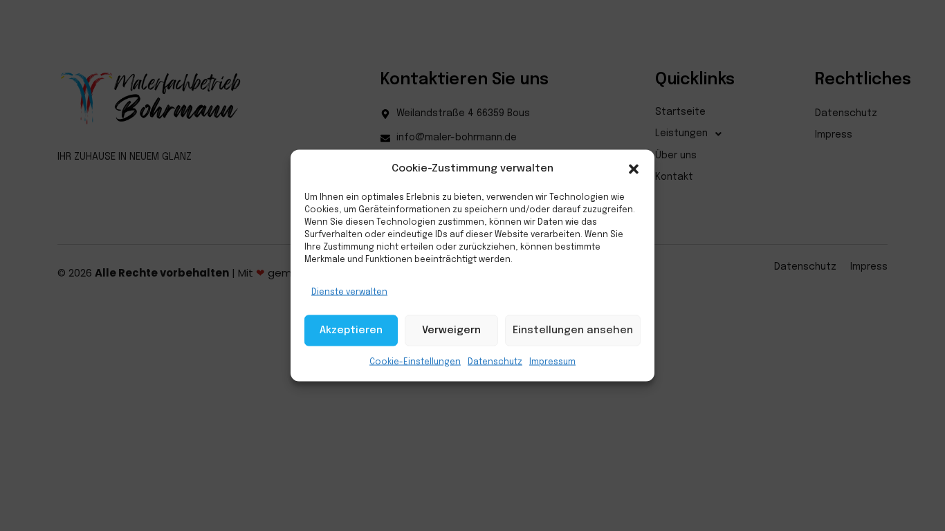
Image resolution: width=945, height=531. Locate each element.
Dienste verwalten (349, 292)
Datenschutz (495, 361)
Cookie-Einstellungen (415, 361)
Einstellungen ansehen (573, 330)
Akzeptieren (351, 330)
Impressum (552, 361)
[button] (634, 169)
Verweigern (451, 330)
